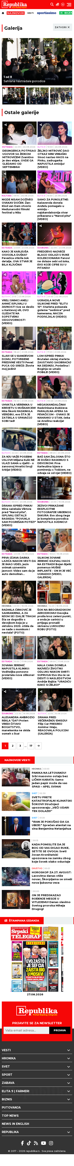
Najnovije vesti (17, 760)
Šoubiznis (43, 247)
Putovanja (11, 1107)
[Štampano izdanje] (35, 959)
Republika (10, 1132)
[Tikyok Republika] (29, 1143)
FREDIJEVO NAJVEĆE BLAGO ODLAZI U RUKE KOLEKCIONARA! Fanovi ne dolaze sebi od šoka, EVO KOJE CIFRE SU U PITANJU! (53, 260)
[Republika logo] (16, 4)
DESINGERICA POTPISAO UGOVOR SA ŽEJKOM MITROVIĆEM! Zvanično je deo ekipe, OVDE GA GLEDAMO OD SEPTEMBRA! (19, 159)
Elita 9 (41, 147)
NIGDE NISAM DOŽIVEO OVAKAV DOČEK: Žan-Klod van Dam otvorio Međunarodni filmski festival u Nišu (17, 206)
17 (30, 745)
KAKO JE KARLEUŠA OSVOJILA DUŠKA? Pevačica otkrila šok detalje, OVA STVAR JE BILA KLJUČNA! (17, 258)
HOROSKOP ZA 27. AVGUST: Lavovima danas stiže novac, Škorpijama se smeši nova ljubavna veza (52, 877)
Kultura (6, 195)
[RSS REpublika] (44, 1143)
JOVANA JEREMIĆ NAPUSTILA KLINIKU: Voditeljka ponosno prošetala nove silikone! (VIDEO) (18, 672)
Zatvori (61, 27)
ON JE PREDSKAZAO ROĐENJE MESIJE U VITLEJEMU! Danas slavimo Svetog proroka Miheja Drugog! (51, 902)
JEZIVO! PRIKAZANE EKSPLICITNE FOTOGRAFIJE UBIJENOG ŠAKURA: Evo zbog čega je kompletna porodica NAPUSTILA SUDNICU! (54, 514)
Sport (7, 1074)
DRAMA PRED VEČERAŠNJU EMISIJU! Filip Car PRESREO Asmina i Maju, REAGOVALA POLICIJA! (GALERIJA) (53, 725)
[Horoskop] (63, 4)
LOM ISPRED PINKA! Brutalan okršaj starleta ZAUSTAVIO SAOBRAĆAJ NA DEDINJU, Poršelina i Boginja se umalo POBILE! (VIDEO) (54, 364)
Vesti (30, 13)
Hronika (6, 606)
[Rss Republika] (36, 1143)
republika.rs (33, 1150)
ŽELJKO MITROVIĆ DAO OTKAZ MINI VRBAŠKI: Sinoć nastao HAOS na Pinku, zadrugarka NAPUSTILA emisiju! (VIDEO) (53, 159)
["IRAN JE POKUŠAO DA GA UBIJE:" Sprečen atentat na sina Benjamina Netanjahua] (16, 826)
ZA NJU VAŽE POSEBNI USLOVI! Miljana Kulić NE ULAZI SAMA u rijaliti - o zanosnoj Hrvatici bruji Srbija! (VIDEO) (18, 463)
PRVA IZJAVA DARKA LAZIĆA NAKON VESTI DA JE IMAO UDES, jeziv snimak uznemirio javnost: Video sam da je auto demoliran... (19, 566)
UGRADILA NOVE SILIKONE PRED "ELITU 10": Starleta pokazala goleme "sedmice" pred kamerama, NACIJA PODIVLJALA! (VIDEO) (53, 308)
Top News (10, 1115)
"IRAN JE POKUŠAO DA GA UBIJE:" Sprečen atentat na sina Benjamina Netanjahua (51, 825)
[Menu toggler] (69, 4)
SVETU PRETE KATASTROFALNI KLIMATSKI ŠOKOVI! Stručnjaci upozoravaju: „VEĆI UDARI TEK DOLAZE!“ (52, 804)
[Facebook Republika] (23, 1143)
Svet (35, 793)
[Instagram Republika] (51, 1143)
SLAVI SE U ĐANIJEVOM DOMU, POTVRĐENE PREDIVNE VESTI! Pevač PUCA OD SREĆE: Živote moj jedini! (18, 362)
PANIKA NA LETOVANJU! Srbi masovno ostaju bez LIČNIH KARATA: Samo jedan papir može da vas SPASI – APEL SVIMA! (50, 779)
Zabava (8, 1083)
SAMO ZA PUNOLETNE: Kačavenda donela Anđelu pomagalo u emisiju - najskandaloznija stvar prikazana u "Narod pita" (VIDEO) (54, 209)
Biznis (7, 1099)
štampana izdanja (24, 920)
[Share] (5, 124)
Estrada (7, 147)
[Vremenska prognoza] (57, 4)
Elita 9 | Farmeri (15, 1091)
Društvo (37, 868)
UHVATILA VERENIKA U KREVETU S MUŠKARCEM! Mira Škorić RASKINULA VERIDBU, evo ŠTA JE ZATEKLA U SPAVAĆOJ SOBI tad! (19, 413)
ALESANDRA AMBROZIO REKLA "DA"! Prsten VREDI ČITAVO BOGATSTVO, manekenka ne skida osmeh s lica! (18, 725)
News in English (15, 1124)
